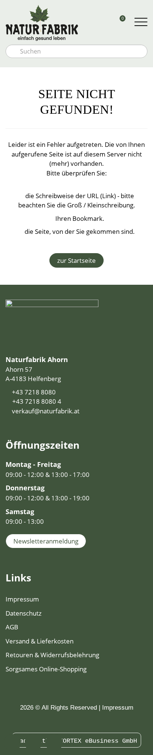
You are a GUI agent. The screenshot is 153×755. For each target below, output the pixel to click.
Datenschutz (24, 613)
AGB (12, 627)
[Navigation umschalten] (140, 22)
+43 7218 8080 (34, 392)
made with (34, 741)
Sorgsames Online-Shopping (46, 669)
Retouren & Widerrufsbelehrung (52, 655)
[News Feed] (80, 722)
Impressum (22, 599)
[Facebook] (72, 722)
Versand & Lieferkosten (40, 641)
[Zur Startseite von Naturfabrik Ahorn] (58, 22)
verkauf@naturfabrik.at (45, 411)
